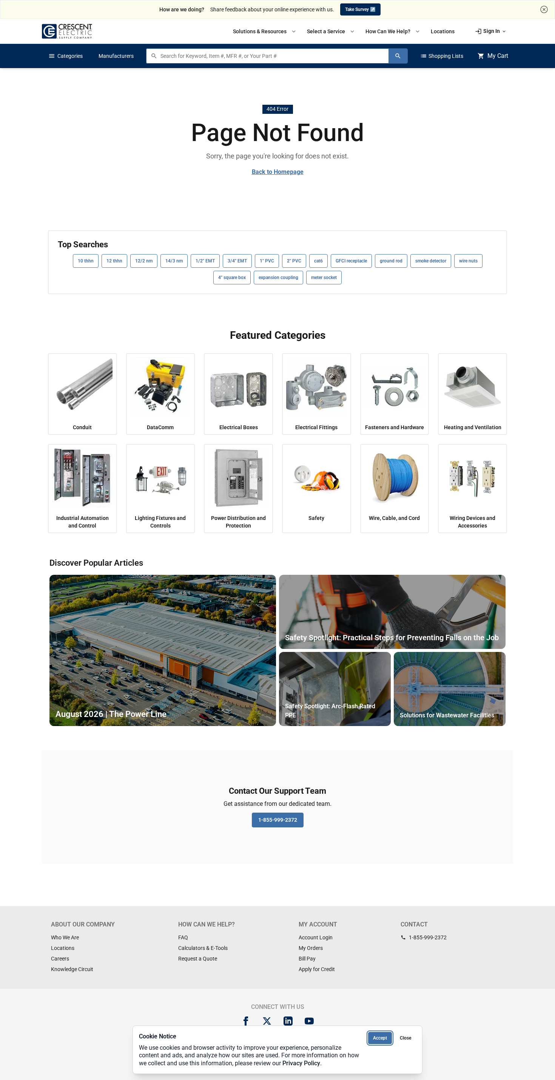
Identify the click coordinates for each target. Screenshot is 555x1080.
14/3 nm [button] (174, 261)
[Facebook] (245, 1021)
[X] (266, 1021)
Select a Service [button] (331, 31)
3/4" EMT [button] (237, 261)
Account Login (316, 937)
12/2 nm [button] (144, 261)
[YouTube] (309, 1021)
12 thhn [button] (114, 261)
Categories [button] (65, 56)
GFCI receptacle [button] (351, 261)
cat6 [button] (318, 261)
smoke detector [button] (430, 261)
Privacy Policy (301, 1063)
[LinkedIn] (288, 1021)
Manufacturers (116, 56)
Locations (62, 948)
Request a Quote (197, 959)
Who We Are (65, 937)
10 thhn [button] (86, 261)
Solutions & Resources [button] (265, 31)
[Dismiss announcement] (544, 9)
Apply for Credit (317, 969)
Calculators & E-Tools (203, 948)
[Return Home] (67, 31)
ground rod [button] (391, 261)
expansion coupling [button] (278, 277)
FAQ (183, 937)
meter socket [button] (324, 277)
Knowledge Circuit (72, 969)
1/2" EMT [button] (205, 261)
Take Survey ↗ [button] (360, 9)
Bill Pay (307, 959)
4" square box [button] (232, 277)
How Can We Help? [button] (393, 31)
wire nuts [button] (468, 261)
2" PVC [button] (294, 261)
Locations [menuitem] (443, 31)
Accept (380, 1038)
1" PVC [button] (267, 261)
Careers (60, 959)
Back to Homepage (278, 171)
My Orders (311, 948)
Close (405, 1038)
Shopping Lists (441, 56)
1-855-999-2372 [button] (277, 820)
